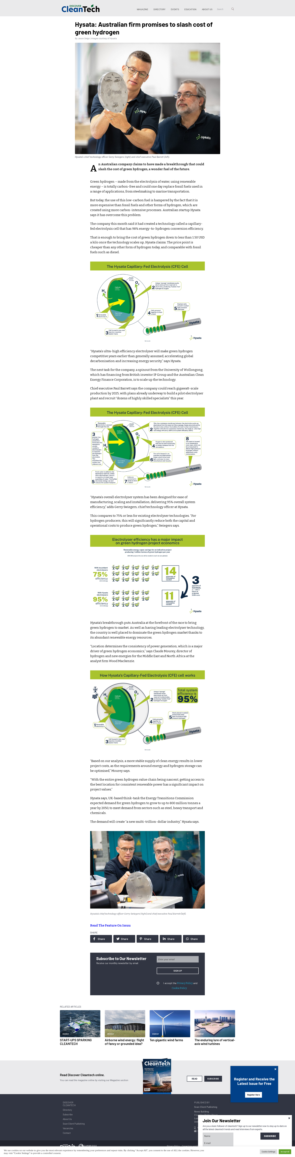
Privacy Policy (185, 983)
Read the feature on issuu (110, 925)
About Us (207, 9)
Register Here (253, 1095)
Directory (159, 9)
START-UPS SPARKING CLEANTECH (76, 1042)
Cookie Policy (179, 988)
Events (175, 9)
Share (101, 939)
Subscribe (213, 1079)
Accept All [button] (285, 1152)
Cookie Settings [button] (268, 1152)
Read (194, 1079)
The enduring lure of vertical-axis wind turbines (215, 1042)
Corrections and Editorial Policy (196, 1146)
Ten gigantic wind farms (166, 1040)
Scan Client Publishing (74, 1123)
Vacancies (68, 1128)
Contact (67, 1132)
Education (190, 9)
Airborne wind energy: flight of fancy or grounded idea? (124, 1042)
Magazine (142, 9)
